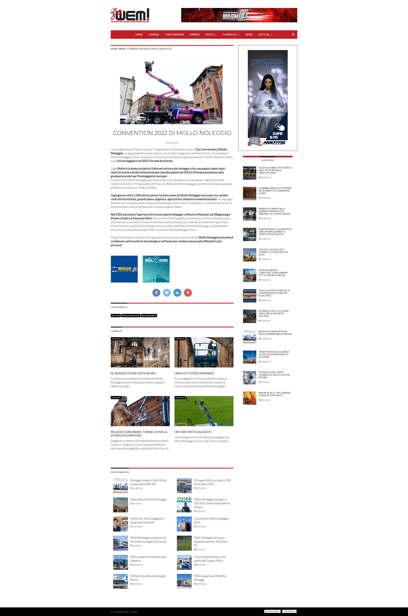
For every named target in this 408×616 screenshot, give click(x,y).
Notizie (116, 315)
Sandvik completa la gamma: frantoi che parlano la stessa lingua (274, 211)
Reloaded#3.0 (149, 315)
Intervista (116, 339)
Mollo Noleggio (131, 315)
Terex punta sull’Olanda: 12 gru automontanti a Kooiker (274, 354)
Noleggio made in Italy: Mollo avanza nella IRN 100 (275, 332)
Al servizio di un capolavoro (133, 373)
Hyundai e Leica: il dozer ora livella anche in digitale (274, 313)
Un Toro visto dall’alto (193, 432)
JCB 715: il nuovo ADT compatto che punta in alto (273, 252)
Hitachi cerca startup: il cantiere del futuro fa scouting (274, 293)
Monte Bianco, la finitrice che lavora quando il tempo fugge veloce (275, 231)
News (248, 34)
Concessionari (174, 34)
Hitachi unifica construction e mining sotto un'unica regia (273, 272)
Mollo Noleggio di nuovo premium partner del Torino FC (211, 541)
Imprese (195, 34)
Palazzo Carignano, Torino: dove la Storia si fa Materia (139, 433)
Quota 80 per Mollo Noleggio (148, 499)
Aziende (154, 34)
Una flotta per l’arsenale (194, 373)
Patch (209, 34)
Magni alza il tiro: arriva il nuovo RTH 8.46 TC (275, 394)
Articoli (263, 34)
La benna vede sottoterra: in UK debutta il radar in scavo (275, 190)
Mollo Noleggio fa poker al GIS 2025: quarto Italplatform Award (212, 503)
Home (139, 34)
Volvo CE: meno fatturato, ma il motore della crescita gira (275, 170)
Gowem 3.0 (229, 34)
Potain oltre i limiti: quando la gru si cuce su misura (274, 375)
